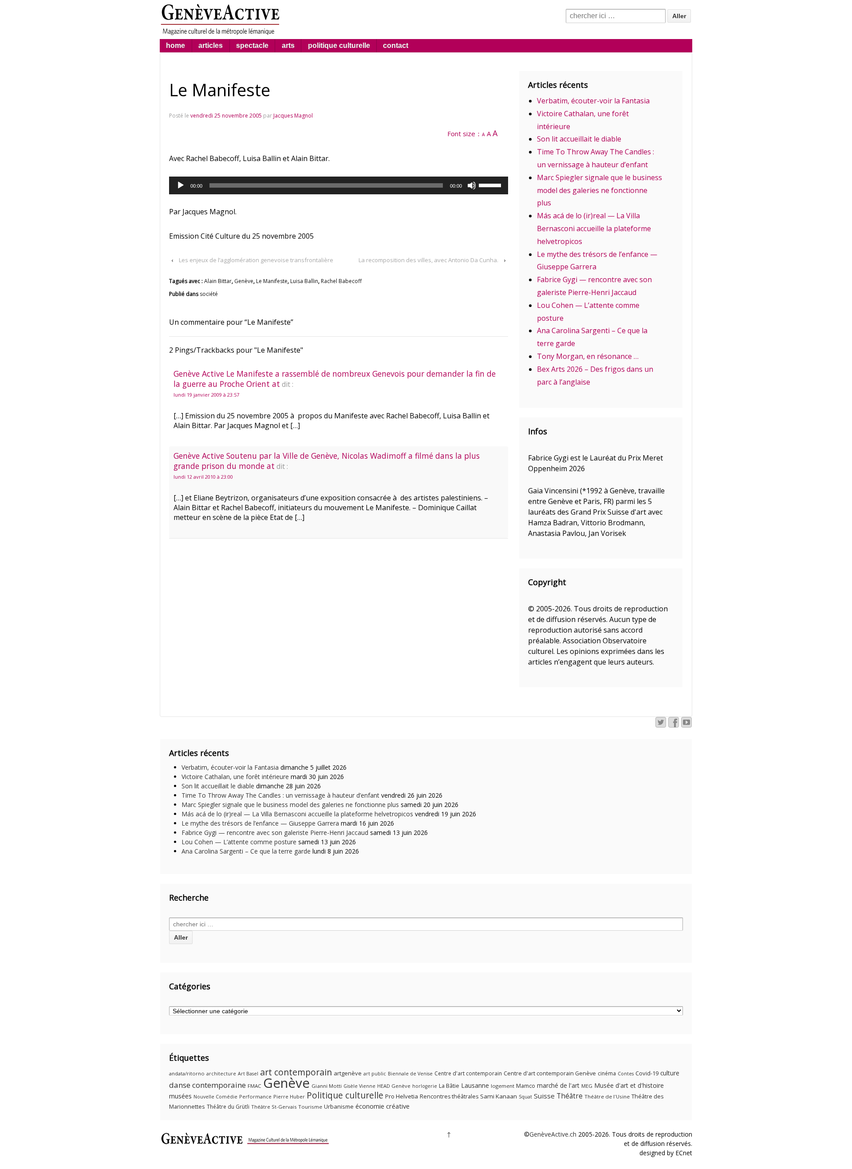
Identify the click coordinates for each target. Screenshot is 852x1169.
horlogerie (424, 1086)
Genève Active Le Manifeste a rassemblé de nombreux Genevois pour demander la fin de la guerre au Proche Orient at (335, 378)
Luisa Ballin (304, 281)
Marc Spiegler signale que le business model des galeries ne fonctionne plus (599, 190)
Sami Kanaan (498, 1096)
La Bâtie (449, 1086)
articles (210, 45)
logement (502, 1085)
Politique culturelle (345, 1095)
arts (288, 45)
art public (374, 1074)
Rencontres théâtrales (449, 1096)
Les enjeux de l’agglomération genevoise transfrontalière (256, 260)
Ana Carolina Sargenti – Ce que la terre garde (246, 851)
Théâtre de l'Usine (607, 1096)
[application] (338, 185)
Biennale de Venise (410, 1074)
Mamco (525, 1086)
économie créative (382, 1106)
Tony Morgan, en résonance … (588, 356)
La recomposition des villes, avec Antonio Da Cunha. (428, 260)
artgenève (348, 1073)
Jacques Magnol (293, 115)
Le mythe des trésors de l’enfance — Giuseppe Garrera (260, 823)
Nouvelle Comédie (215, 1097)
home (175, 45)
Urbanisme (339, 1106)
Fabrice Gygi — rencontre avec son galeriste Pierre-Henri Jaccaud (274, 832)
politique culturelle (339, 45)
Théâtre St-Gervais (273, 1106)
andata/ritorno (187, 1073)
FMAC (254, 1085)
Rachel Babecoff (341, 281)
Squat (525, 1097)
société (209, 294)
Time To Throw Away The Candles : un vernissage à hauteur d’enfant (280, 795)
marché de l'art (558, 1085)
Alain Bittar (218, 281)
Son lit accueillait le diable (579, 139)
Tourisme (310, 1106)
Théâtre (569, 1096)
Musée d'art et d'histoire (629, 1085)
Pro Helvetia (401, 1096)
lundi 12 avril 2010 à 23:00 (203, 476)
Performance (255, 1096)
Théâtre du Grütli (228, 1106)
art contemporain (296, 1072)
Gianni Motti (327, 1085)
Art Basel (248, 1074)
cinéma (607, 1073)
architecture (221, 1074)
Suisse (544, 1095)
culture (669, 1073)
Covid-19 (647, 1073)
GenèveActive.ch (552, 1134)
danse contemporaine (207, 1085)
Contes (626, 1074)
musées (180, 1095)
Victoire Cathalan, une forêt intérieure (235, 776)
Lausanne (475, 1085)
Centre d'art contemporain (468, 1073)
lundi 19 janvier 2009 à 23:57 (206, 394)
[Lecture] (180, 185)
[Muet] (471, 185)
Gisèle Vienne (359, 1086)
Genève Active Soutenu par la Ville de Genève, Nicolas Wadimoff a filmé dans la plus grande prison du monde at (327, 460)
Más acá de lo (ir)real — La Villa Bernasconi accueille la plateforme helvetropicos (594, 228)
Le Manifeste (272, 281)
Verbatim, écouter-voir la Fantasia (593, 101)
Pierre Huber (289, 1096)
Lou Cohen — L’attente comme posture (238, 842)
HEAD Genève (393, 1085)
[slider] (491, 185)
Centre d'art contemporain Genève (550, 1073)
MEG (586, 1085)
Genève (243, 281)
